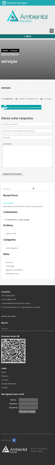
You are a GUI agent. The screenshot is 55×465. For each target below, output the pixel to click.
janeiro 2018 (11, 233)
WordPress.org (12, 273)
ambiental (9, 99)
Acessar (9, 262)
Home (5, 50)
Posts (10, 266)
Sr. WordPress (10, 219)
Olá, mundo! (8, 203)
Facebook (14, 440)
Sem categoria (12, 248)
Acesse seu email (8, 316)
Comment (7, 143)
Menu (28, 36)
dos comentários (14, 270)
